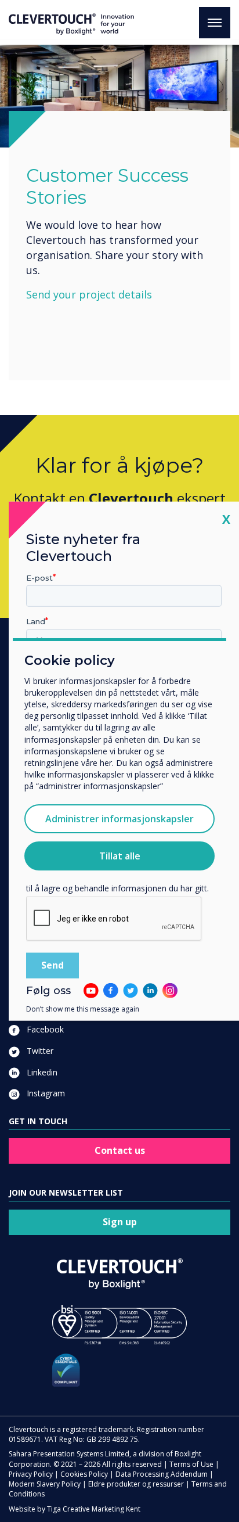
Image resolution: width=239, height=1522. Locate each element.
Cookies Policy (84, 1474)
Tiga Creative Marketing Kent (93, 1509)
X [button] (226, 518)
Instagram (44, 1093)
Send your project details (89, 294)
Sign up (120, 1221)
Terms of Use (191, 1464)
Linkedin (40, 1072)
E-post (39, 577)
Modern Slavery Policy (45, 1484)
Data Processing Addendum (161, 1474)
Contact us (120, 1150)
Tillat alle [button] (119, 856)
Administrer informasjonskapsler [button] (119, 818)
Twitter (38, 1050)
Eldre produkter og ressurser (136, 1484)
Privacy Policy (31, 1474)
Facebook (44, 1029)
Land (35, 621)
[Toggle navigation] (214, 22)
